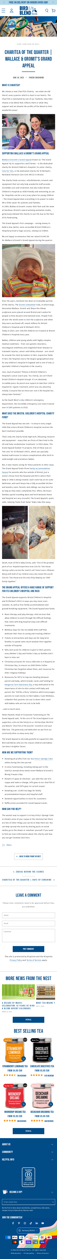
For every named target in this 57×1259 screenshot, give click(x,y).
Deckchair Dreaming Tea (42, 1112)
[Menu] (3, 10)
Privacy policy (29, 1253)
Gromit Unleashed (27, 304)
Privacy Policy (16, 960)
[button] (46, 10)
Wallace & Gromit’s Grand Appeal (17, 159)
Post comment (28, 949)
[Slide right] (53, 2)
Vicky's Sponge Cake (43, 758)
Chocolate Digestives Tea (42, 1066)
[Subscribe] (53, 1202)
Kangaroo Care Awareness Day (18, 684)
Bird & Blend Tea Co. (24, 1250)
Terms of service (43, 1253)
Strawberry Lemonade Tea (15, 1066)
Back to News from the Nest (30, 856)
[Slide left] (4, 2)
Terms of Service (33, 960)
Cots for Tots (8, 171)
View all (28, 1020)
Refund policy (16, 1253)
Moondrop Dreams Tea (15, 1112)
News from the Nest (31, 44)
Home (19, 44)
